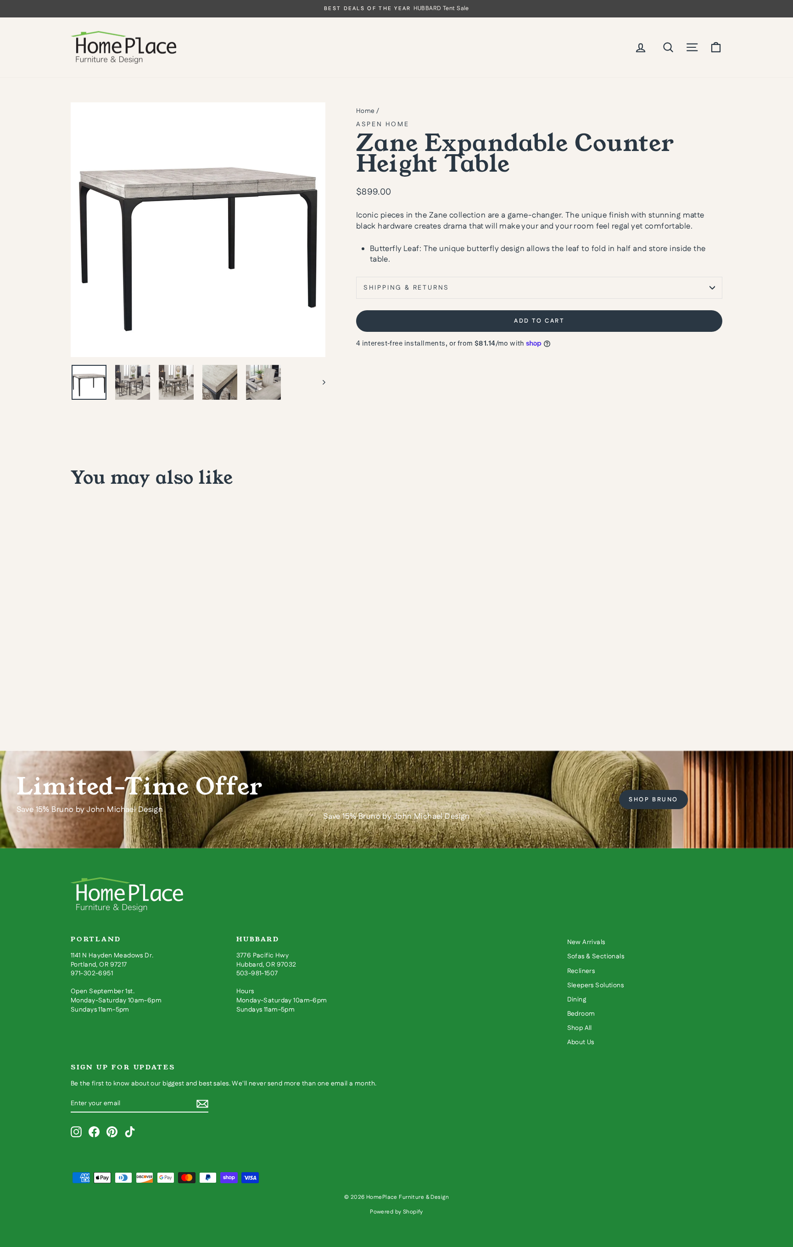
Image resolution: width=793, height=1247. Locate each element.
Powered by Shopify (396, 1212)
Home (365, 111)
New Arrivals (586, 942)
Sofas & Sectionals (596, 956)
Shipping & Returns (406, 287)
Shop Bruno (653, 799)
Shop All (579, 1028)
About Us (580, 1042)
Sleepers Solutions (595, 985)
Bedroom (581, 1013)
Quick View (149, 654)
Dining (576, 999)
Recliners (581, 971)
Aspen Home (382, 124)
